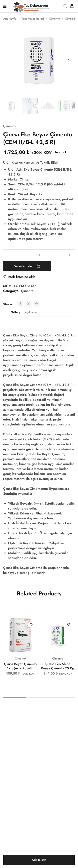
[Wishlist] (31, 624)
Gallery (15, 312)
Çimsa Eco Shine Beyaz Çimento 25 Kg (57, 666)
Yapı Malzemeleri (32, 18)
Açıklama (31, 312)
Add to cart (39, 860)
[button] (34, 623)
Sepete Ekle (23, 266)
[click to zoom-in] (39, 60)
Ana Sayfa (9, 18)
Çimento (54, 18)
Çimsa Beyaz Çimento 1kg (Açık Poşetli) (20, 666)
